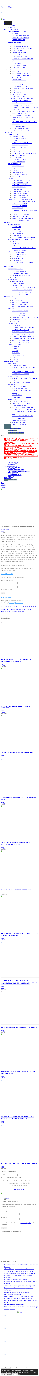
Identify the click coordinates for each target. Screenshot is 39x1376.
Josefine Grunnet (5, 529)
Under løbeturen (19, 172)
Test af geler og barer (22, 290)
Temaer (11, 178)
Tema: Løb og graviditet (22, 195)
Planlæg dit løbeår (20, 401)
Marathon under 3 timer (22, 334)
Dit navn (4, 1212)
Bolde (14, 241)
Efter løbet (13, 384)
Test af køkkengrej (20, 294)
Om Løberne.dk (14, 467)
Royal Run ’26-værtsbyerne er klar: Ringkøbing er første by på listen (19, 452)
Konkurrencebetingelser (19, 471)
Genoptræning (18, 258)
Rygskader (16, 235)
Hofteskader (17, 233)
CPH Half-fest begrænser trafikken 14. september (21, 441)
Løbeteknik (16, 149)
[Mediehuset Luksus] (19, 1312)
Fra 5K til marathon (20, 330)
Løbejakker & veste (20, 46)
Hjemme (15, 170)
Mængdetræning (19, 147)
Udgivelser (12, 463)
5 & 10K (14, 140)
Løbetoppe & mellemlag (22, 48)
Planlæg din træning (21, 214)
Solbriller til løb (19, 65)
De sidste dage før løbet (23, 372)
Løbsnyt (11, 25)
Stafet (35, 606)
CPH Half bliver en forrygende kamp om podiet (21, 444)
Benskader (16, 231)
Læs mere (15, 1374)
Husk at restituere (20, 216)
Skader (7, 222)
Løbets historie (18, 315)
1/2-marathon (5, 606)
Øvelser (15, 168)
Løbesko (15, 44)
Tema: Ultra (17, 189)
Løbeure (15, 61)
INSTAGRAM (8, 477)
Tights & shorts (19, 50)
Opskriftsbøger (19, 281)
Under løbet (13, 376)
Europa (15, 348)
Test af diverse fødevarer (23, 288)
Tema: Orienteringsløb (21, 185)
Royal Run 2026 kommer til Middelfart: (20, 451)
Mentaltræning (18, 155)
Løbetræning (13, 134)
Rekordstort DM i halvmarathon (12, 611)
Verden (15, 351)
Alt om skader (14, 225)
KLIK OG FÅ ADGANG (7, 574)
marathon (31, 606)
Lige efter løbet (19, 386)
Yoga (14, 246)
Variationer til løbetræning (24, 153)
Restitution (17, 157)
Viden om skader (19, 254)
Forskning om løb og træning (25, 317)
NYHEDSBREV (12, 480)
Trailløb (15, 357)
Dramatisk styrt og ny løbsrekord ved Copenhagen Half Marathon (21, 439)
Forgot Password (6, 597)
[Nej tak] (19, 1374)
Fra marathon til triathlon (24, 338)
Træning (8, 132)
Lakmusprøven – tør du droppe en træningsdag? (19, 1296)
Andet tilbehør (18, 67)
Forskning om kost (20, 273)
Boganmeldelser (19, 319)
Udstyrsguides (14, 42)
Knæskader (16, 229)
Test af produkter (16, 285)
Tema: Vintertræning (21, 180)
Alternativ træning (20, 250)
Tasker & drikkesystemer (22, 59)
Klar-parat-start (12, 361)
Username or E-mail (7, 580)
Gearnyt (15, 33)
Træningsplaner (19, 159)
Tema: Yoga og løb (19, 197)
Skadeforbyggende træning (20, 239)
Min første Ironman (20, 340)
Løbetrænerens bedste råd (20, 199)
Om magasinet (14, 462)
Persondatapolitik (16, 470)
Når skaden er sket (16, 252)
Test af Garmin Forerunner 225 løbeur (16, 609)
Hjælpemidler (18, 260)
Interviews (12, 298)
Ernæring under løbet (21, 382)
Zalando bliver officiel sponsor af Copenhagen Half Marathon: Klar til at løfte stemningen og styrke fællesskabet (21, 456)
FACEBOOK (8, 478)
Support (11, 465)
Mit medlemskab (17, 433)
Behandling (16, 256)
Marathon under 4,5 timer (23, 332)
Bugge (2, 664)
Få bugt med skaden (20, 342)
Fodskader (16, 227)
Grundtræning (18, 166)
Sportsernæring (15, 269)
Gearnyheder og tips (17, 31)
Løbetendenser (18, 313)
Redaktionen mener (20, 311)
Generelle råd (18, 136)
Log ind (13, 430)
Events (2, 530)
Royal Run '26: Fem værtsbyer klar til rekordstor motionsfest (20, 449)
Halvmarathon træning (22, 143)
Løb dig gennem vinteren (22, 407)
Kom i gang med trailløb (22, 416)
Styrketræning (14, 164)
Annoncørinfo (14, 472)
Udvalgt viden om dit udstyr (20, 98)
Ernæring (8, 267)
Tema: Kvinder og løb (21, 191)
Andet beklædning (19, 56)
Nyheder (8, 23)
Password (4, 585)
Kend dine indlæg (19, 126)
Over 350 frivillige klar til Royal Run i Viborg (19, 1163)
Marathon (16, 353)
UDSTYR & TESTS (11, 29)
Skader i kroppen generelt (23, 237)
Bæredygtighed (18, 40)
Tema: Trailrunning (20, 183)
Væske (14, 277)
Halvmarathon (18, 355)
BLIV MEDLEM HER (19, 1189)
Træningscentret (19, 174)
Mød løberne (17, 300)
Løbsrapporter (14, 344)
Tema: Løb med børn (20, 193)
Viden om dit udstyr (20, 38)
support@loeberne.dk (16, 603)
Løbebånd (16, 151)
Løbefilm (15, 321)
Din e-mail (4, 1217)
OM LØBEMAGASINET (12, 461)
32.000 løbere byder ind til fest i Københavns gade (18, 446)
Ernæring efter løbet (21, 397)
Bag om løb (13, 309)
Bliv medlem (15, 428)
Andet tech (16, 63)
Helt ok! (3, 1374)
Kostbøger (12, 279)
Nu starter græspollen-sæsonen (14, 1305)
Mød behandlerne (19, 304)
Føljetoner (13, 323)
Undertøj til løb (19, 52)
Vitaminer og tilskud (21, 275)
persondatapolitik (25, 1223)
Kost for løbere (19, 271)
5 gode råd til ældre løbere (24, 409)
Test (10, 69)
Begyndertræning (19, 138)
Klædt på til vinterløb (21, 101)
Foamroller (17, 243)
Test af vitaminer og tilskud (24, 292)
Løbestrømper (18, 54)
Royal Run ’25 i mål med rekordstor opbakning (19, 1027)
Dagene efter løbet (20, 388)
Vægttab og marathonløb (23, 327)
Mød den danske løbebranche (24, 306)
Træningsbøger (18, 162)
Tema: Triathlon (18, 187)
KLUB (9, 426)
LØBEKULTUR (9, 296)
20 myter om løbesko (21, 105)
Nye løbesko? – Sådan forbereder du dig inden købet (22, 118)
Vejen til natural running (23, 336)
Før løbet (12, 363)
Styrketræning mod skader (24, 248)
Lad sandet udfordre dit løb (12, 1294)
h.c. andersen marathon (20, 606)
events (11, 606)
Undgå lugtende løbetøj (22, 103)
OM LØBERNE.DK (10, 466)
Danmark (15, 346)
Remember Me (7, 589)
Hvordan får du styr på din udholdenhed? (17, 1292)
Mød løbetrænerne (20, 302)
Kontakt (11, 468)
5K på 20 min (17, 325)
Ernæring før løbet (20, 374)
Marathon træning (20, 145)
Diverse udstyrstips (20, 35)
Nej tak (9, 1374)
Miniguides (12, 399)
